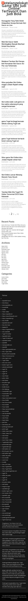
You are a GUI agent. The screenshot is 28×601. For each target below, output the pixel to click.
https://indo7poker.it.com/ (9, 398)
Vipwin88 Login (6, 495)
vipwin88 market (6, 340)
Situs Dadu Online (13, 542)
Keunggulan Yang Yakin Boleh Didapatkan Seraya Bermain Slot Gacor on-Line (14, 23)
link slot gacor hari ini (7, 451)
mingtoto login (6, 486)
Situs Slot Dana (6, 325)
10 (18, 214)
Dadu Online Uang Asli (11, 532)
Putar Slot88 (5, 396)
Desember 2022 (6, 265)
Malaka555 (5, 327)
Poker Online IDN (6, 433)
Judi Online (4, 278)
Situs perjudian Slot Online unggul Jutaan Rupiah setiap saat (12, 84)
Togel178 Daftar (6, 334)
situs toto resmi (6, 362)
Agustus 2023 (5, 252)
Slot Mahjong (5, 389)
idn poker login (6, 382)
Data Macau (5, 303)
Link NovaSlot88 (6, 413)
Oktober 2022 (5, 269)
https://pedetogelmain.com (9, 471)
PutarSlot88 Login (7, 391)
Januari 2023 (5, 264)
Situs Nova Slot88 (7, 402)
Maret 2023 (4, 261)
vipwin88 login (6, 488)
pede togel (5, 429)
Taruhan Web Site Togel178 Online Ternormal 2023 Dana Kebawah (12, 194)
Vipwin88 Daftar (6, 336)
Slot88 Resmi (5, 387)
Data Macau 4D (6, 424)
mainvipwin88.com (7, 345)
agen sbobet (5, 508)
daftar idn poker (6, 455)
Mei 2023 (4, 257)
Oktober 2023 (5, 251)
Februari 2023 (5, 262)
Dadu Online (5, 420)
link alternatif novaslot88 (8, 354)
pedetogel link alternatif (8, 517)
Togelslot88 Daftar (7, 442)
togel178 (4, 369)
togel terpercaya (6, 519)
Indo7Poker (5, 376)
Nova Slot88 (5, 400)
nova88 (4, 462)
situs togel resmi (6, 358)
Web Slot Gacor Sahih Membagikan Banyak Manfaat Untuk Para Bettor (13, 44)
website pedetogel (7, 367)
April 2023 (4, 259)
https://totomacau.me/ (8, 356)
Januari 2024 (5, 248)
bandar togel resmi (7, 365)
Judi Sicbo (4, 422)
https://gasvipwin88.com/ (9, 349)
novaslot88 (5, 307)
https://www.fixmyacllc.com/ (9, 316)
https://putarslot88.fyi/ (8, 409)
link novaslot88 (6, 497)
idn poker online (6, 482)
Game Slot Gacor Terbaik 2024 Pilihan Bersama (14, 225)
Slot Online (4, 282)
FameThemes (14, 598)
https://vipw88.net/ (7, 314)
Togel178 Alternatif (7, 338)
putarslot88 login (6, 444)
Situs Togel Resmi (7, 469)
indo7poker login (6, 453)
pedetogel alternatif (7, 427)
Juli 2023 (4, 254)
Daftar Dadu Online (7, 431)
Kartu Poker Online (7, 440)
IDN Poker (8, 551)
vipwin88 (4, 342)
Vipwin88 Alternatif (7, 323)
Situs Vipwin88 (6, 506)
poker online (5, 378)
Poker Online (5, 280)
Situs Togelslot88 (7, 466)
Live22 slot (5, 460)
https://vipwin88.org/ (8, 318)
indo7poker (5, 380)
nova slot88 (5, 457)
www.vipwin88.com (7, 305)
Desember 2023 (6, 249)
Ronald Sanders (5, 27)
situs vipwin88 (6, 331)
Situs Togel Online (7, 351)
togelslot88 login (6, 446)
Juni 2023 (4, 256)
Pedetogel (5, 525)
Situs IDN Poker (6, 464)
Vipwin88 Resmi (6, 300)
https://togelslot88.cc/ (8, 329)
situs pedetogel (6, 513)
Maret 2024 (4, 246)
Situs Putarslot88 (6, 500)
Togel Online (5, 283)
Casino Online (5, 277)
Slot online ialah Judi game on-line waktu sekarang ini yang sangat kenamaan (13, 104)
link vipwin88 (5, 504)
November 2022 (6, 267)
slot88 (4, 309)
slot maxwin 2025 (7, 493)
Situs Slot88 (5, 320)
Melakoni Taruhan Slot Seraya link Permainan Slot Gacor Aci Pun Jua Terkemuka (13, 63)
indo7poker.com (6, 449)
